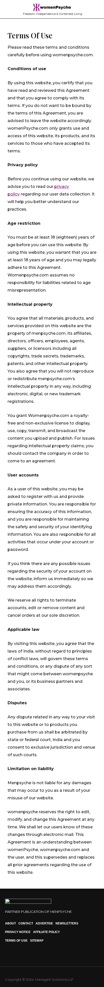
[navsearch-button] (96, 9)
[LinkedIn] (18, 955)
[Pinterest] (27, 955)
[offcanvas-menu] (8, 9)
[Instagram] (9, 955)
